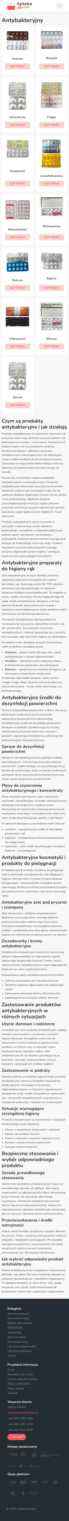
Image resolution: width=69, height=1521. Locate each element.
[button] (17, 66)
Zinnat (17, 397)
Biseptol (51, 58)
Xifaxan (51, 338)
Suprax (51, 278)
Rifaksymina (51, 226)
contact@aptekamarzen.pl (23, 1413)
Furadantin (17, 171)
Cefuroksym (17, 117)
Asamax (17, 58)
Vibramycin (17, 338)
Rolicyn (17, 280)
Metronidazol (17, 229)
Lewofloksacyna (51, 175)
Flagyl (51, 117)
